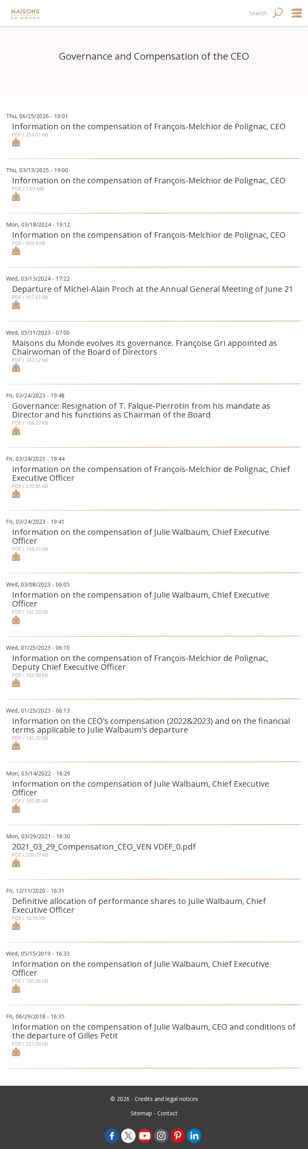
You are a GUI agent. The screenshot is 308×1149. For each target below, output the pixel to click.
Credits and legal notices (166, 1099)
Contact (167, 1113)
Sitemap (141, 1113)
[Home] (26, 13)
